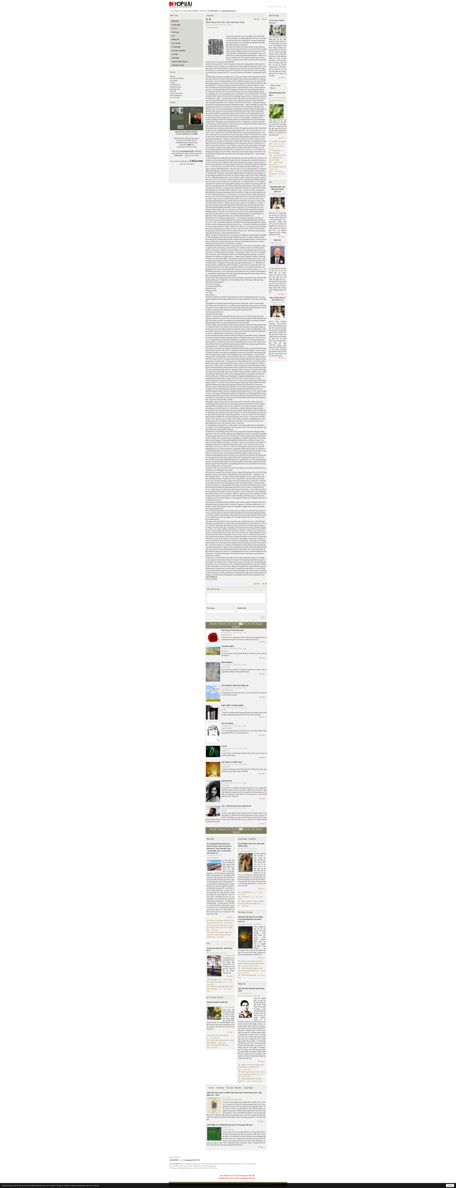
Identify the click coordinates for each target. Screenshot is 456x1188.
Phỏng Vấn (241, 984)
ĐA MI (223, 710)
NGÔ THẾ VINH (214, 858)
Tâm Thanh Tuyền (175, 89)
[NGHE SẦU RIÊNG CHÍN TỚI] (214, 1013)
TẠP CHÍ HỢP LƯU (176, 95)
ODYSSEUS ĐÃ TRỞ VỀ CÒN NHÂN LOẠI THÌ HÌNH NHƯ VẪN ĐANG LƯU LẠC (250, 919)
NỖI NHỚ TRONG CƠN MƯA (277, 94)
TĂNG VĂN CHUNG (176, 93)
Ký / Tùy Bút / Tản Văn (215, 997)
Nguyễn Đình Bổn (226, 728)
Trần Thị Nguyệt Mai (246, 995)
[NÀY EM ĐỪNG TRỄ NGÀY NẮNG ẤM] (213, 693)
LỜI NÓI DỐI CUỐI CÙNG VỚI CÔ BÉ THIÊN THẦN (251, 845)
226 (241, 624)
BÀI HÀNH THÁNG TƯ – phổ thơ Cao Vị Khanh (277, 169)
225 (237, 624)
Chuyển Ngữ (248, 1088)
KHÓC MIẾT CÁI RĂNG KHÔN (232, 705)
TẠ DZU (172, 83)
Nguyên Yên (225, 751)
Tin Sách (211, 1088)
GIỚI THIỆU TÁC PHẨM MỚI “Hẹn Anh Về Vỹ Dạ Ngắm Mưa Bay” (230, 1125)
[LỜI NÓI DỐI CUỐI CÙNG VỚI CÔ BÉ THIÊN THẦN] (245, 862)
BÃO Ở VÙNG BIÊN (216, 982)
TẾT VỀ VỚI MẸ (227, 723)
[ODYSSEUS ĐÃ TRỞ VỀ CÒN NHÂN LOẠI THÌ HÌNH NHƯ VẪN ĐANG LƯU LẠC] (245, 937)
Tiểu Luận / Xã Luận (245, 912)
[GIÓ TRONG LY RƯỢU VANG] (213, 769)
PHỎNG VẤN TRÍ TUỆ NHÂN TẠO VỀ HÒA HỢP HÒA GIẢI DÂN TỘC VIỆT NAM (251, 1067)
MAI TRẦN (247, 1076)
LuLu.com (198, 151)
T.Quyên (172, 76)
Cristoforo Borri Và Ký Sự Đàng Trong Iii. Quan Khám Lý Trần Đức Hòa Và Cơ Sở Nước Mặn (220, 928)
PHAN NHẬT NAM (258, 1081)
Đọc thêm (262, 641)
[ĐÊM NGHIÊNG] (213, 672)
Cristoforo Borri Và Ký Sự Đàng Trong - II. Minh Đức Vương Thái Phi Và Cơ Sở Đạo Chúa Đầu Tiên (220, 935)
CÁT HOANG (245, 897)
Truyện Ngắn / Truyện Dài (247, 839)
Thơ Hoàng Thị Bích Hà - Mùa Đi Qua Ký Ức (219, 949)
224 (233, 624)
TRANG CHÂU (256, 995)
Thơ (208, 943)
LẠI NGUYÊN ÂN (212, 27)
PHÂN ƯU (277, 240)
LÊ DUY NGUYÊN (280, 98)
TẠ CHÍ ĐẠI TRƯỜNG (177, 78)
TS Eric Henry (238, 1099)
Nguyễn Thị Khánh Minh (280, 155)
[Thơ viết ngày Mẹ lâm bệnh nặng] (213, 636)
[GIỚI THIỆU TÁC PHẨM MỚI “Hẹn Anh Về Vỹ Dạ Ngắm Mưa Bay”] (214, 1134)
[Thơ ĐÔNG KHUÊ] (213, 650)
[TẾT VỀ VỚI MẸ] (213, 732)
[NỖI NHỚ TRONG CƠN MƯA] (276, 111)
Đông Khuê (224, 651)
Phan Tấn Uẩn (214, 1047)
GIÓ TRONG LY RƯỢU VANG (231, 762)
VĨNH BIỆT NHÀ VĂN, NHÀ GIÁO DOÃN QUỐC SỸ (277, 189)
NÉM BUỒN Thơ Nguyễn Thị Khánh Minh (275, 160)
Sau (263, 19)
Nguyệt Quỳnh (244, 906)
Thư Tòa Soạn (274, 16)
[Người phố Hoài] (213, 791)
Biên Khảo (210, 839)
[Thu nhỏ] (207, 19)
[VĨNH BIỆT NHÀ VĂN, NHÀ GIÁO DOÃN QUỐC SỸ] (277, 203)
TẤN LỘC (173, 91)
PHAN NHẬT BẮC (215, 1038)
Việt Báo (277, 319)
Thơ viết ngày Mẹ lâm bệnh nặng (232, 630)
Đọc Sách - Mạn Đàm (234, 1088)
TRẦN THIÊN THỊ (227, 690)
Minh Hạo (258, 924)
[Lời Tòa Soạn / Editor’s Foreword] (277, 30)
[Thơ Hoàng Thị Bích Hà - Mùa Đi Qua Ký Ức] (214, 965)
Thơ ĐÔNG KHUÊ (227, 646)
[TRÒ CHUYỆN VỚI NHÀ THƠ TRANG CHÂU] (245, 1008)
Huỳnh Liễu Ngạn (228, 979)
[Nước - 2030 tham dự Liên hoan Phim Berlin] (213, 811)
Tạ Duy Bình (173, 80)
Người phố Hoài (226, 781)
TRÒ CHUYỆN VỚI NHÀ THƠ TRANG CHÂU (251, 990)
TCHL (277, 210)
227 (245, 624)
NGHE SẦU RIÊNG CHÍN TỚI (217, 1002)
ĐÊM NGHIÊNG (227, 662)
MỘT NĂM (213, 979)
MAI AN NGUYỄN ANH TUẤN (248, 851)
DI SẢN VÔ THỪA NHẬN (248, 975)
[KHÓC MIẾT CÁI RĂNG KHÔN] (213, 712)
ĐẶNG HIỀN (225, 667)
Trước (258, 19)
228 (249, 624)
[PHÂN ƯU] (277, 255)
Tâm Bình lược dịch (175, 87)
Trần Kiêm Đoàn (230, 1007)
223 (229, 624)
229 (253, 624)
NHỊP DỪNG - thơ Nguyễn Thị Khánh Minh (276, 153)
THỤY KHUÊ (214, 930)
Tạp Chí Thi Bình (175, 98)
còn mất (224, 746)
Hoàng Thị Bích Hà (230, 955)
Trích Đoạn (220, 1088)
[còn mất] (213, 751)
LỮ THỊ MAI (225, 785)
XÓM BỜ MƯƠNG (246, 892)
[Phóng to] (210, 19)
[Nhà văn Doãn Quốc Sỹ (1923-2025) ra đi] (277, 311)
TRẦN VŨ (249, 1081)
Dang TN (275, 164)
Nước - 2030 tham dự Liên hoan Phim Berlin (236, 806)
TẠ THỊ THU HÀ (175, 85)
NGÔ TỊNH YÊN (226, 635)
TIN (270, 182)
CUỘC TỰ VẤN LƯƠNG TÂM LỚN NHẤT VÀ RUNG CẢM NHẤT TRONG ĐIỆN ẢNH (251, 964)
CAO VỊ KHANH (278, 171)
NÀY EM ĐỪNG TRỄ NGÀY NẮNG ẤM (234, 685)
